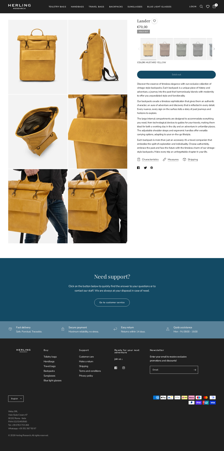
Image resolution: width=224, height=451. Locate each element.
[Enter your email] (195, 370)
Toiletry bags (50, 356)
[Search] (201, 6)
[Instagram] (126, 367)
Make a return (86, 361)
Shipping (83, 366)
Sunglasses (49, 375)
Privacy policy (86, 375)
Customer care (86, 356)
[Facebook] (118, 367)
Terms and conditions (90, 371)
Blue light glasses (52, 380)
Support (84, 350)
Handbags (49, 361)
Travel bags (49, 366)
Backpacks (49, 371)
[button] (214, 49)
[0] (213, 6)
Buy (46, 350)
